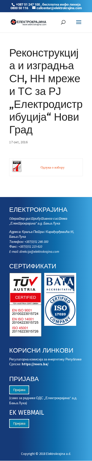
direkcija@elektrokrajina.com (39, 251)
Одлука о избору (53, 167)
